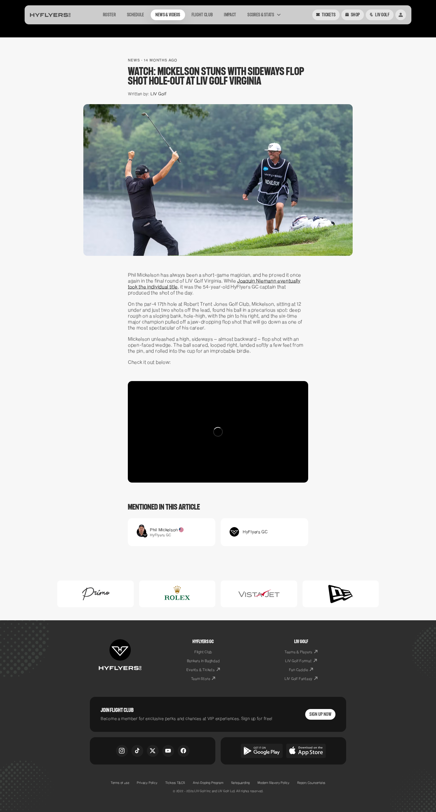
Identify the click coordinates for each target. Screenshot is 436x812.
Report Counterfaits (311, 782)
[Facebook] (184, 751)
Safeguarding (240, 782)
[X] (153, 751)
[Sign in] (400, 14)
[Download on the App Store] (306, 751)
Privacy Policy (147, 782)
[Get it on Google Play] (262, 751)
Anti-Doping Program (208, 782)
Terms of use (120, 782)
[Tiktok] (137, 751)
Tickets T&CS (175, 782)
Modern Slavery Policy (273, 782)
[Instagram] (122, 751)
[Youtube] (168, 751)
